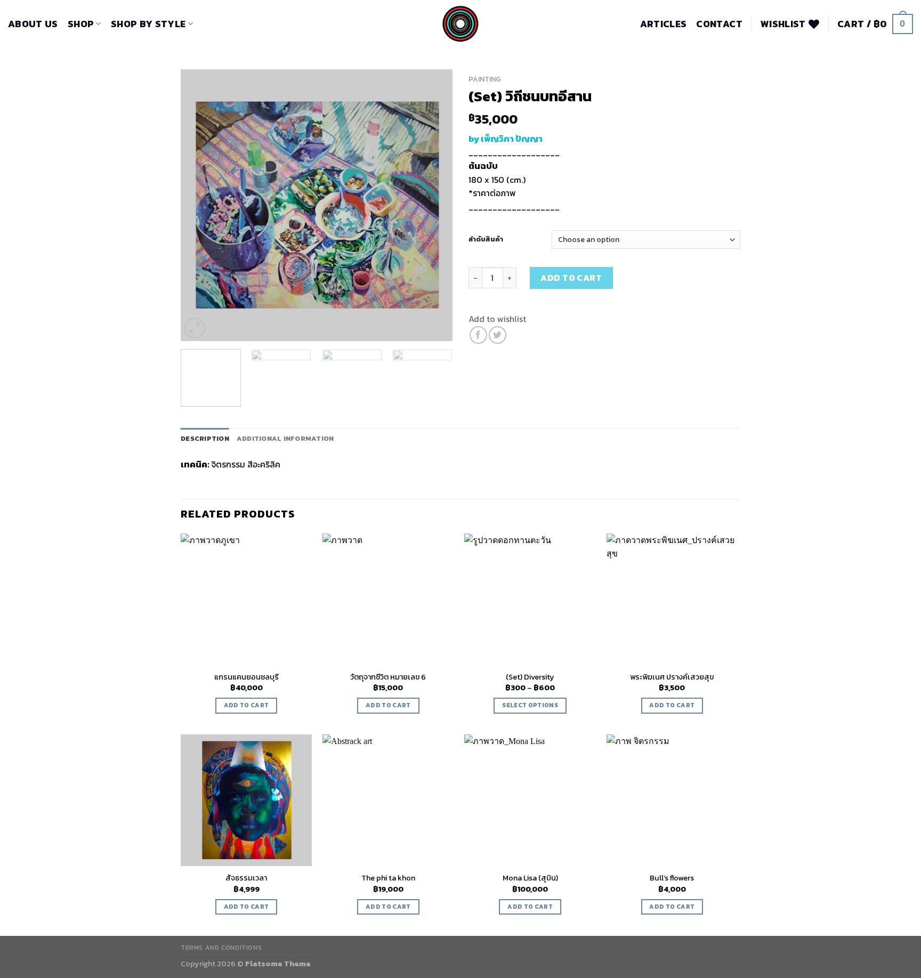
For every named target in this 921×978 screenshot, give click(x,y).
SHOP (81, 24)
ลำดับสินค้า (485, 239)
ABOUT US (33, 24)
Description (205, 438)
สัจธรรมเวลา (246, 878)
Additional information (285, 438)
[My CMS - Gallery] (460, 24)
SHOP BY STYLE (148, 24)
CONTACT (719, 24)
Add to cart (571, 277)
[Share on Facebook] (478, 335)
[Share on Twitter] (497, 335)
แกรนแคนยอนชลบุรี (246, 677)
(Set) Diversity (530, 677)
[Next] (433, 205)
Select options (530, 705)
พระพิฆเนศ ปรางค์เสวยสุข (672, 677)
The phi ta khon (388, 878)
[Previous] (199, 205)
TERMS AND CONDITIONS (221, 947)
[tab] (205, 438)
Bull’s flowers (672, 878)
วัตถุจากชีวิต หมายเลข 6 (388, 677)
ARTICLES (663, 24)
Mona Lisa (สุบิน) (530, 878)
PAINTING (484, 79)
